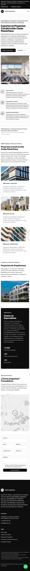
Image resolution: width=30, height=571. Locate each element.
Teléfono (18, 444)
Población (18, 450)
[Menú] (28, 11)
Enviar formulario (15, 470)
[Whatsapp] (25, 566)
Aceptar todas (4, 6)
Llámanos (20, 50)
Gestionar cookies (16, 6)
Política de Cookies (6, 534)
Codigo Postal (7, 450)
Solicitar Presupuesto (7, 50)
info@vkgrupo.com (6, 523)
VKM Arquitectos (9, 11)
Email (5, 444)
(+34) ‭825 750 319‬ (5, 520)
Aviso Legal (4, 532)
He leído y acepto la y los (15, 466)
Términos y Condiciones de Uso (13, 466)
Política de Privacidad (20, 465)
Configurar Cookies (6, 542)
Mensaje (5, 457)
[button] (15, 413)
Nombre (5, 438)
